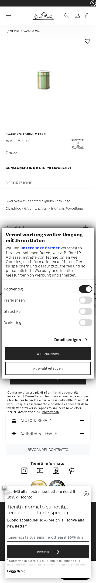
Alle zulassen (48, 354)
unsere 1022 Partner (40, 248)
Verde (15, 31)
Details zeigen (67, 340)
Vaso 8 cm (32, 31)
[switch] (85, 300)
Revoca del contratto (48, 449)
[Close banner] (93, 3)
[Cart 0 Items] (87, 16)
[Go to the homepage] (43, 16)
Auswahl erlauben (48, 368)
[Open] (65, 15)
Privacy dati (50, 412)
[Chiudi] (86, 494)
